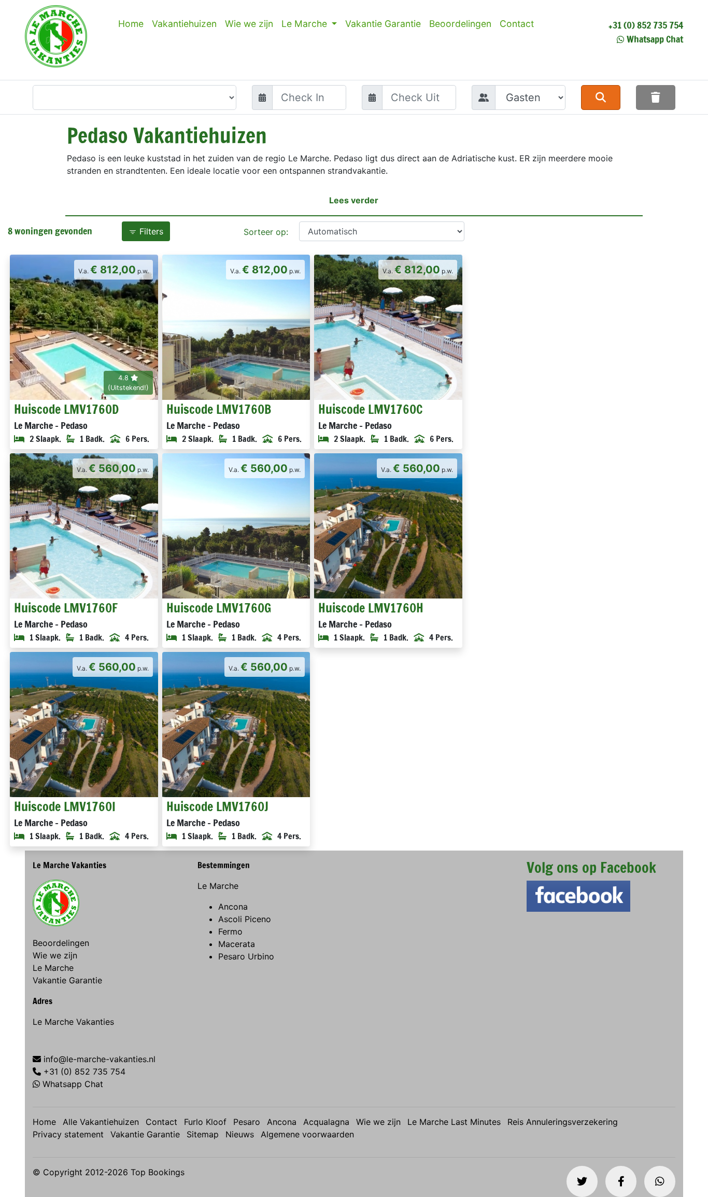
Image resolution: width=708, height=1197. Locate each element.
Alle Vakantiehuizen (101, 1122)
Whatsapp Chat (655, 39)
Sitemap (203, 1134)
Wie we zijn (249, 23)
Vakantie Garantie (383, 23)
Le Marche (305, 23)
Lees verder (353, 200)
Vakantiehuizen (184, 23)
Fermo (230, 931)
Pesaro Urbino (246, 956)
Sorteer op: (266, 232)
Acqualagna (326, 1122)
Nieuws (239, 1134)
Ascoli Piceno (244, 919)
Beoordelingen (460, 23)
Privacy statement (68, 1134)
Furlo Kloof (205, 1122)
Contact (517, 23)
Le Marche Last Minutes (454, 1122)
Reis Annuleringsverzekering (562, 1122)
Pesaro (246, 1122)
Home (131, 23)
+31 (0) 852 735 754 (645, 25)
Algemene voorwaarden (307, 1134)
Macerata (236, 944)
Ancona (233, 906)
